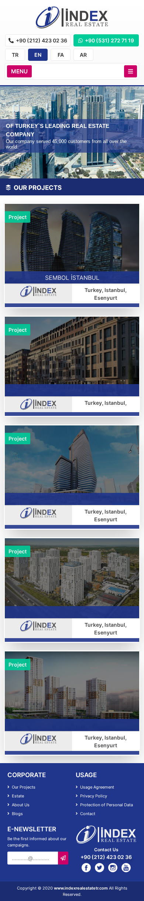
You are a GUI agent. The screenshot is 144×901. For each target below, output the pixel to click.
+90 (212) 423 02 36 (41, 40)
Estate (17, 796)
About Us (20, 804)
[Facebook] (86, 867)
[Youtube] (126, 867)
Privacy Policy (93, 796)
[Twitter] (99, 867)
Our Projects (23, 787)
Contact (87, 813)
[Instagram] (112, 867)
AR (83, 55)
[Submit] (63, 858)
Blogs (17, 813)
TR (15, 55)
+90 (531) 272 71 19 (109, 40)
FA (61, 55)
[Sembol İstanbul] (72, 243)
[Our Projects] (72, 17)
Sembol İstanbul (72, 277)
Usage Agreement (96, 787)
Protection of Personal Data (106, 804)
